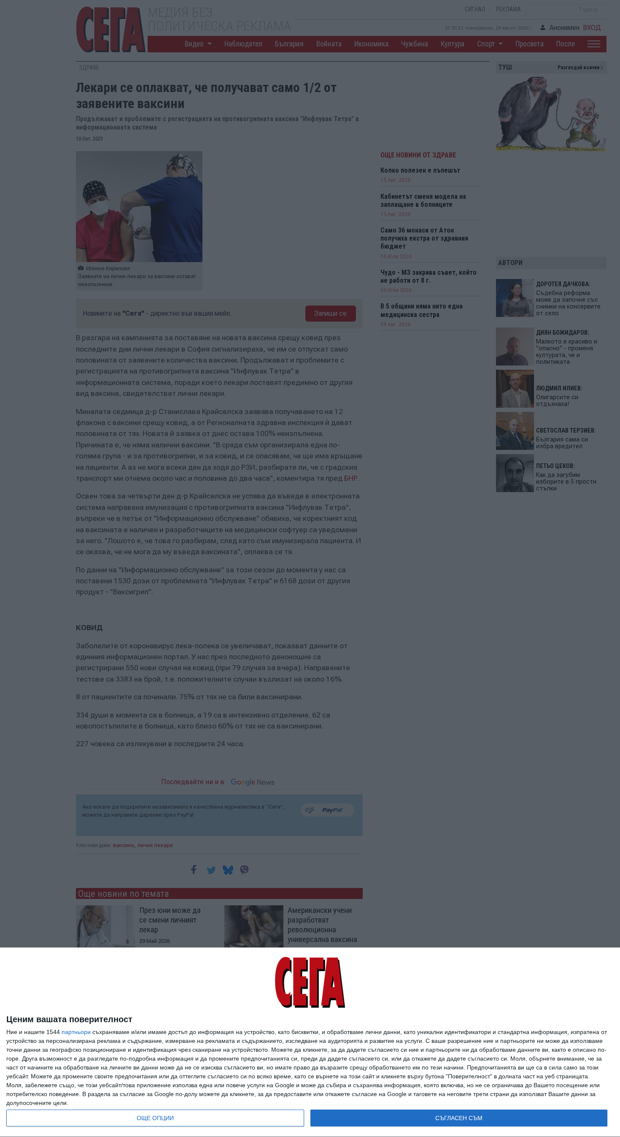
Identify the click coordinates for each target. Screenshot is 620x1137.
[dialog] (310, 1042)
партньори (76, 1032)
